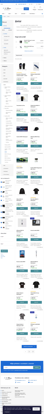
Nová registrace (2, 254)
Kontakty (3, 405)
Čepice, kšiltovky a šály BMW (9, 129)
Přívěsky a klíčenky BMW (9, 126)
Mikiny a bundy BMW (8, 93)
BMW (6, 50)
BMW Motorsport (8, 160)
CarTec (5, 53)
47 (22, 69)
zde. (30, 409)
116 (24, 288)
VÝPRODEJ (5, 171)
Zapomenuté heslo (3, 257)
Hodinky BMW (8, 121)
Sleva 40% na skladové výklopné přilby (7, 0)
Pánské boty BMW (9, 110)
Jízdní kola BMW (8, 147)
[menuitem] (4, 13)
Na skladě (6, 36)
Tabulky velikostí (5, 393)
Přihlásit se (4, 251)
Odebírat (37, 367)
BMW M (6, 156)
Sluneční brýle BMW (8, 134)
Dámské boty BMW (8, 113)
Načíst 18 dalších (28, 346)
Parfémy (7, 142)
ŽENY (4, 72)
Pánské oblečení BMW (7, 87)
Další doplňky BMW (8, 137)
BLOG (2, 4)
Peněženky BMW (9, 123)
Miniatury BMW (7, 144)
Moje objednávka (5, 401)
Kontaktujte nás (5, 395)
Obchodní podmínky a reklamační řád (6, 398)
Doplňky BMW (7, 116)
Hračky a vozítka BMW (8, 149)
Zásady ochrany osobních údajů (6, 404)
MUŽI (4, 69)
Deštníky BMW (8, 131)
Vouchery (6, 162)
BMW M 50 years (8, 154)
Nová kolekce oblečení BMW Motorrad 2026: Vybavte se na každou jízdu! (20, 394)
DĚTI (4, 75)
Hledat (26, 8)
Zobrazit (22, 83)
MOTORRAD (5, 81)
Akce (5, 38)
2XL (39, 101)
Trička (7, 98)
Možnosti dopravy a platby (6, 399)
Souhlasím (36, 409)
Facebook (18, 382)
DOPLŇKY (5, 78)
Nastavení (7, 412)
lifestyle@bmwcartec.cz (21, 380)
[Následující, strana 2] (29, 351)
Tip (5, 42)
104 (19, 288)
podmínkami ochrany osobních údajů (21, 370)
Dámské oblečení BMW (8, 96)
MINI (4, 165)
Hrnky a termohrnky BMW (9, 140)
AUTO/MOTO (5, 168)
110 (22, 288)
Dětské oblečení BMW (9, 106)
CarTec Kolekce (6, 174)
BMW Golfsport (7, 158)
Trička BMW (8, 90)
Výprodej (6, 43)
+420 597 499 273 (33, 380)
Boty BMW (7, 108)
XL (37, 101)
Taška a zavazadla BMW (9, 119)
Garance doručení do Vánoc (20, 396)
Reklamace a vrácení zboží (6, 392)
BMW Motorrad (7, 52)
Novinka (6, 40)
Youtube (31, 382)
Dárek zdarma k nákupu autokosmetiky (19, 391)
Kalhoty (7, 103)
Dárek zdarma (16, 0)
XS (32, 288)
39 (18, 69)
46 (20, 69)
